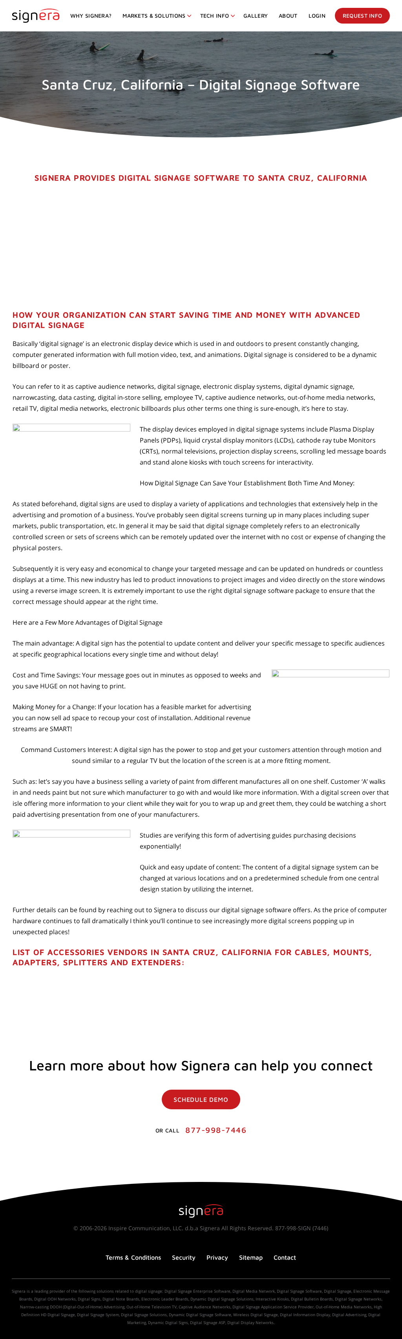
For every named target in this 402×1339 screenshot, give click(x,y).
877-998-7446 (216, 1129)
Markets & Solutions (153, 15)
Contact (285, 1257)
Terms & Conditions (133, 1257)
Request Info (362, 15)
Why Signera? (90, 15)
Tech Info (214, 15)
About (288, 15)
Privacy (217, 1257)
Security (184, 1257)
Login (317, 15)
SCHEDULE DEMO (201, 1099)
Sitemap (251, 1257)
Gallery (255, 15)
